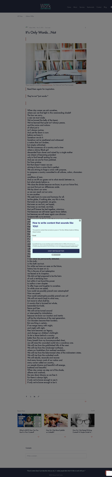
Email (34, 235)
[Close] (80, 220)
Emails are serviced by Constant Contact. (69, 246)
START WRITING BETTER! (56, 251)
